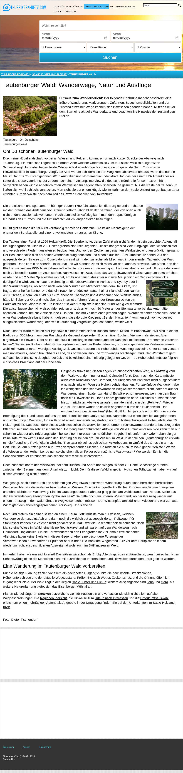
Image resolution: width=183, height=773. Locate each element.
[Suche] (179, 5)
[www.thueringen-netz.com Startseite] (25, 7)
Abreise (117, 33)
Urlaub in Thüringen (65, 12)
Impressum (8, 747)
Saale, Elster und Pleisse (49, 74)
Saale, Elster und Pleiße (89, 582)
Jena (150, 582)
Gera (164, 582)
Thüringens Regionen (97, 7)
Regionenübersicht (53, 598)
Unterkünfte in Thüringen (68, 7)
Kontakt (26, 747)
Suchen (110, 57)
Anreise (46, 33)
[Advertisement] (91, 654)
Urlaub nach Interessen (111, 598)
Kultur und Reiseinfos (122, 7)
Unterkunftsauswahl (154, 598)
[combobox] (110, 26)
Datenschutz (45, 747)
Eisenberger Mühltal (72, 586)
